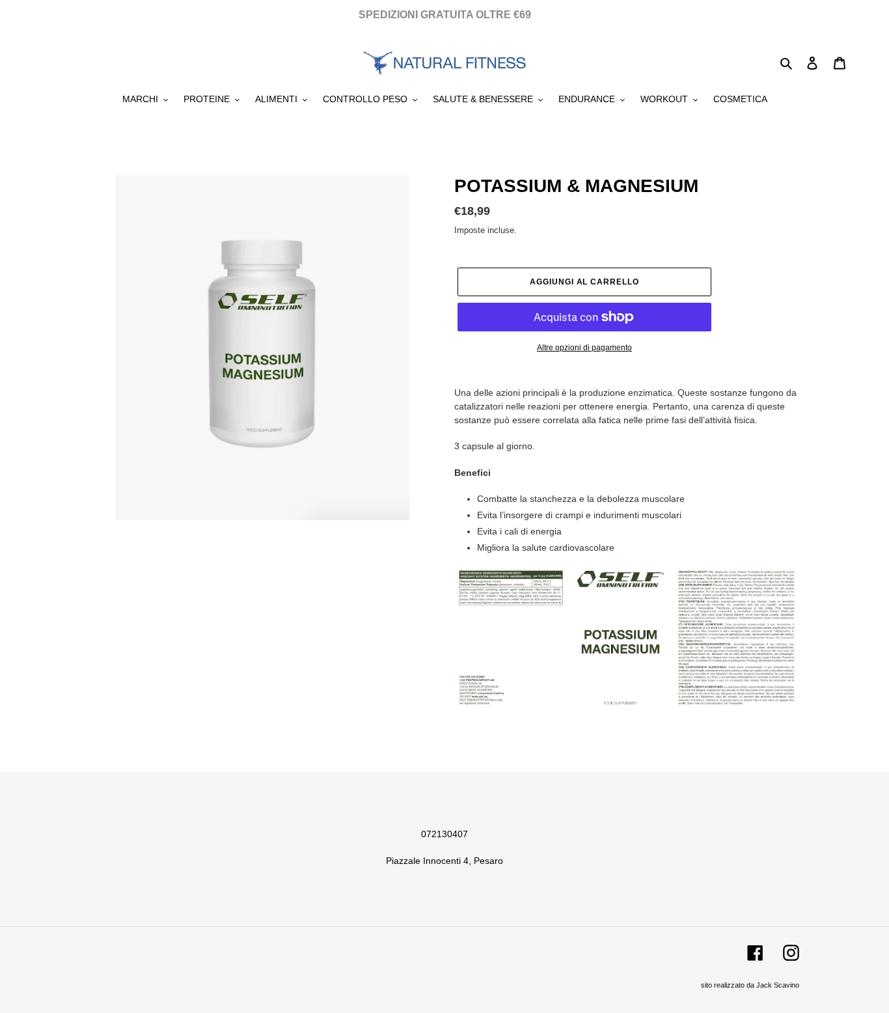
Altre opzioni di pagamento (584, 347)
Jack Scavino (777, 985)
